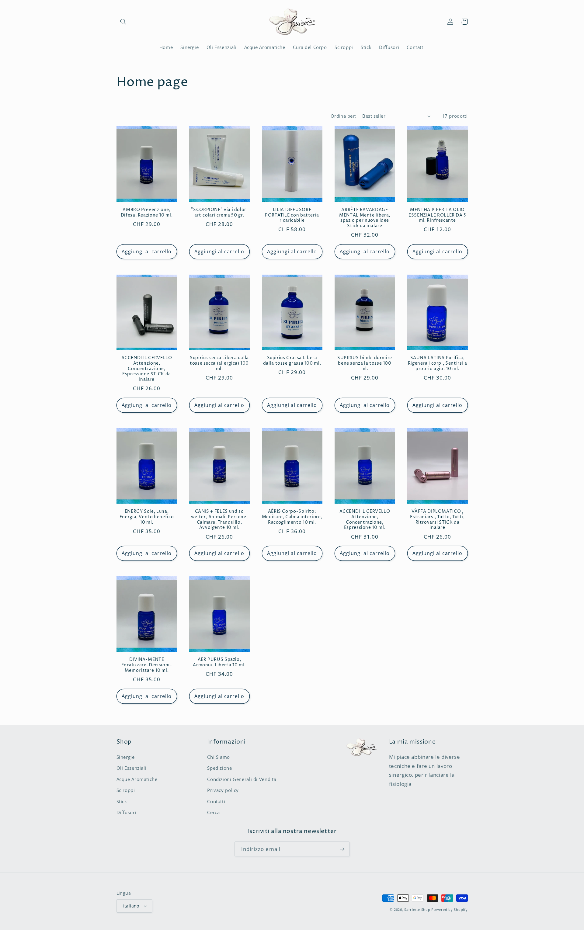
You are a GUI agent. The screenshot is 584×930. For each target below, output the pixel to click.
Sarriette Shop (417, 909)
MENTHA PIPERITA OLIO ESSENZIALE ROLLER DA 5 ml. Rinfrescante (437, 215)
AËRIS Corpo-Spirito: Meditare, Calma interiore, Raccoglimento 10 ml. (292, 517)
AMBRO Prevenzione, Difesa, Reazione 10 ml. (147, 212)
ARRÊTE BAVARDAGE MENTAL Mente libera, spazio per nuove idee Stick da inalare (364, 218)
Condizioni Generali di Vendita (241, 779)
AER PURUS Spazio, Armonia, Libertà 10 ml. (219, 662)
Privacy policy (223, 790)
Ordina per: (343, 116)
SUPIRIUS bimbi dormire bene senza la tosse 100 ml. (364, 364)
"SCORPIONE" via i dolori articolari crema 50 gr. (219, 212)
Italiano (131, 906)
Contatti (216, 801)
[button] (123, 22)
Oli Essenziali (131, 768)
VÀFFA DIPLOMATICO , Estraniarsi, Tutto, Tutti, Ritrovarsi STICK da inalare (437, 519)
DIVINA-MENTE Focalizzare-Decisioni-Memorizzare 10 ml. (146, 665)
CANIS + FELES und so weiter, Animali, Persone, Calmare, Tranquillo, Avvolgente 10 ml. (219, 519)
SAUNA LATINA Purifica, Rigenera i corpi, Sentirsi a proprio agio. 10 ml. (437, 364)
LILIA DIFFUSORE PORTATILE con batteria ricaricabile (292, 215)
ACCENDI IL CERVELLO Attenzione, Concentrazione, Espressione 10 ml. (364, 519)
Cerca (213, 812)
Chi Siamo (218, 757)
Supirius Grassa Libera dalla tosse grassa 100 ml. (292, 361)
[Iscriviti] (342, 849)
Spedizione (219, 768)
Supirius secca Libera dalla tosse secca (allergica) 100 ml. (219, 364)
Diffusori (126, 812)
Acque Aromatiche (137, 779)
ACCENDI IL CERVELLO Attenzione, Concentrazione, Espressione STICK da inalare (146, 369)
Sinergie (125, 757)
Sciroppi (125, 790)
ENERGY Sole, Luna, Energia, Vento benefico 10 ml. (147, 517)
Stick (121, 801)
